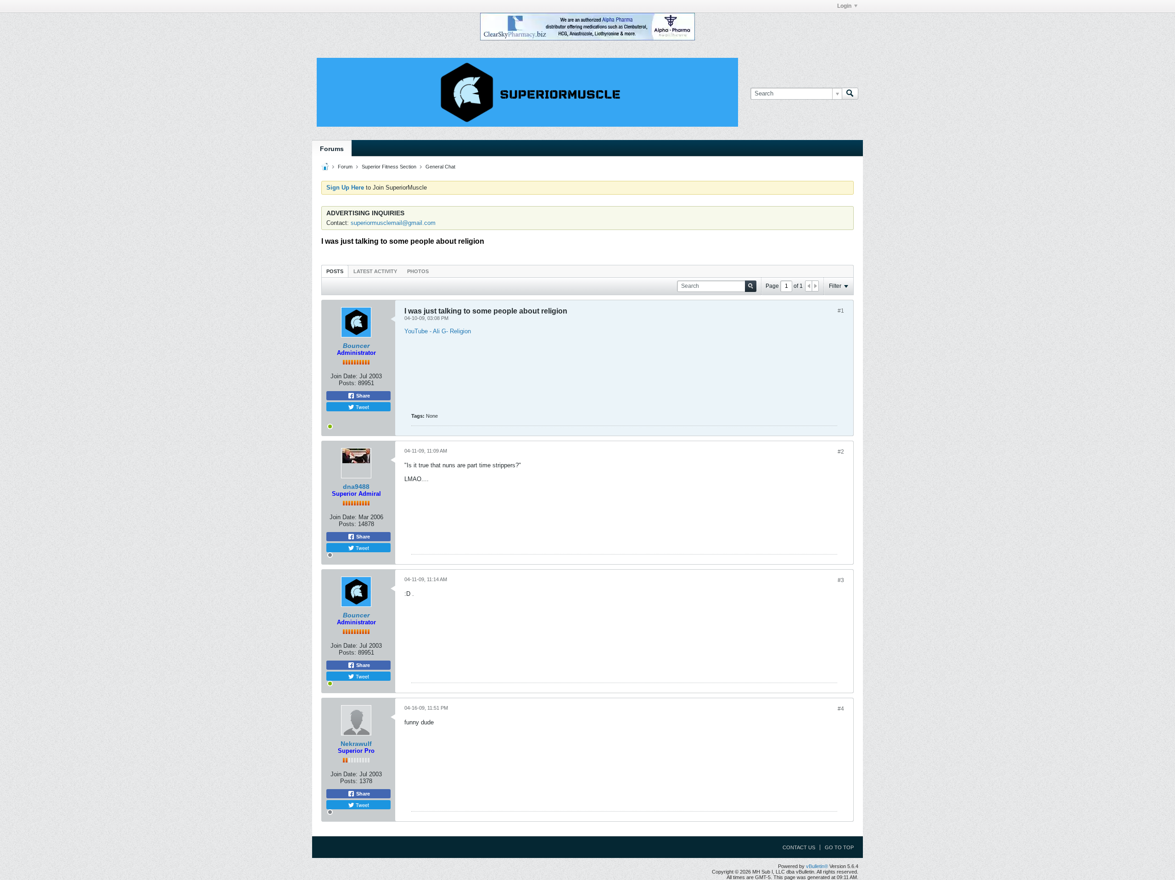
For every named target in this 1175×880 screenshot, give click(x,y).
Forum (345, 166)
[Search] (850, 94)
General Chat (440, 166)
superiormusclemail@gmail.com (393, 222)
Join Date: (344, 376)
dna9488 (356, 486)
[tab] (334, 271)
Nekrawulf (356, 743)
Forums (332, 148)
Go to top (839, 847)
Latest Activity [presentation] (375, 271)
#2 (841, 451)
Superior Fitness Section (389, 166)
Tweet (361, 406)
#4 (841, 709)
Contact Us (799, 847)
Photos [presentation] (418, 271)
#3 (841, 580)
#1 (841, 311)
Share (362, 395)
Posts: (347, 383)
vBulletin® (817, 866)
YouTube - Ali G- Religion (437, 331)
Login (844, 6)
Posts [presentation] (334, 271)
